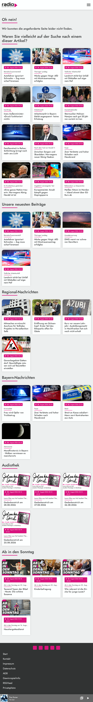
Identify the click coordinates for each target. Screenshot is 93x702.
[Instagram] (46, 648)
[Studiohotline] (58, 648)
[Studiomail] (52, 648)
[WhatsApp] (35, 648)
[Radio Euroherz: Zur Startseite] (43, 4)
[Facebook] (41, 648)
